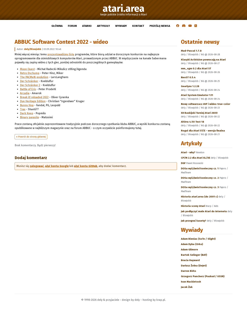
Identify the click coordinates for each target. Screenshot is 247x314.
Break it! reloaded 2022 (34, 97)
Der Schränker (29, 81)
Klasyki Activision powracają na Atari (203, 59)
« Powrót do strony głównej (31, 136)
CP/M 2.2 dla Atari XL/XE (196, 157)
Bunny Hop (27, 105)
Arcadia (24, 93)
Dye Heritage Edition (33, 101)
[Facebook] (178, 26)
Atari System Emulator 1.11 (197, 95)
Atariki (87, 25)
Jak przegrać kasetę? (194, 220)
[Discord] (184, 26)
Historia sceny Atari (193, 205)
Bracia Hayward (190, 260)
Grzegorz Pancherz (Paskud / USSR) (202, 276)
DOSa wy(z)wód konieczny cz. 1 (200, 168)
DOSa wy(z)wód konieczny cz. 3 (200, 187)
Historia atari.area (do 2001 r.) (200, 196)
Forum (72, 25)
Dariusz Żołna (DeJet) (194, 265)
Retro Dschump (29, 73)
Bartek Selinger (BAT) (194, 254)
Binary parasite (29, 117)
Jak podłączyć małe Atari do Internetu (204, 211)
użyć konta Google (57, 166)
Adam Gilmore (189, 249)
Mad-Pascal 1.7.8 (191, 50)
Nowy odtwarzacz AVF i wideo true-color (205, 104)
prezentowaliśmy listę (60, 54)
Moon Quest (27, 69)
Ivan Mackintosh (191, 281)
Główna (57, 25)
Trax (22, 109)
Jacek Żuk (187, 287)
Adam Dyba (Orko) (192, 244)
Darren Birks (188, 270)
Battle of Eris (28, 89)
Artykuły (103, 25)
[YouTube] (190, 26)
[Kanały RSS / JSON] (195, 26)
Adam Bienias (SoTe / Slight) (198, 238)
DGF (183, 163)
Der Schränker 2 (30, 85)
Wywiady (121, 25)
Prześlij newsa (160, 25)
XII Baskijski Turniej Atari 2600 (199, 112)
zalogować (37, 166)
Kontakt (138, 25)
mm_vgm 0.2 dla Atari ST (196, 68)
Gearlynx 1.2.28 (190, 86)
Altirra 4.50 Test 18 (192, 121)
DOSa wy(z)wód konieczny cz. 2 (200, 177)
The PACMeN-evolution (34, 77)
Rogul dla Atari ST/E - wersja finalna (203, 130)
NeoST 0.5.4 (188, 77)
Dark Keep (26, 113)
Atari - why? (188, 152)
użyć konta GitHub (85, 166)
